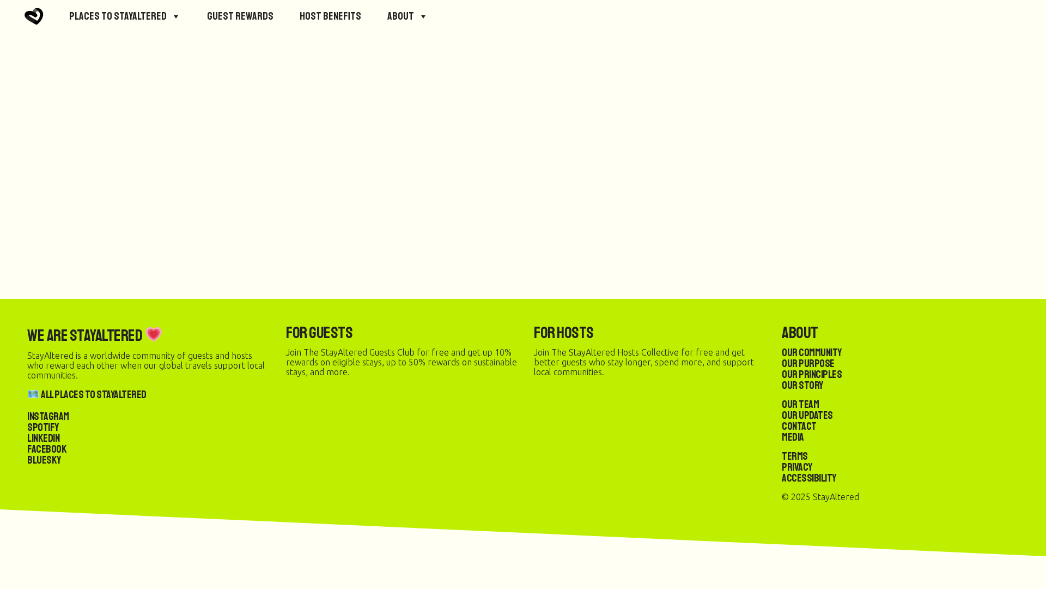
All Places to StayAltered (93, 394)
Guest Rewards (240, 16)
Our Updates (807, 415)
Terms (795, 456)
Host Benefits (330, 16)
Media (793, 437)
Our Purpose (808, 363)
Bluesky (44, 460)
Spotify (43, 427)
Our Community (812, 352)
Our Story (802, 385)
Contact (799, 426)
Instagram (48, 416)
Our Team (800, 404)
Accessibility (809, 478)
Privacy (797, 467)
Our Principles (812, 374)
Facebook (46, 449)
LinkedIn (43, 438)
